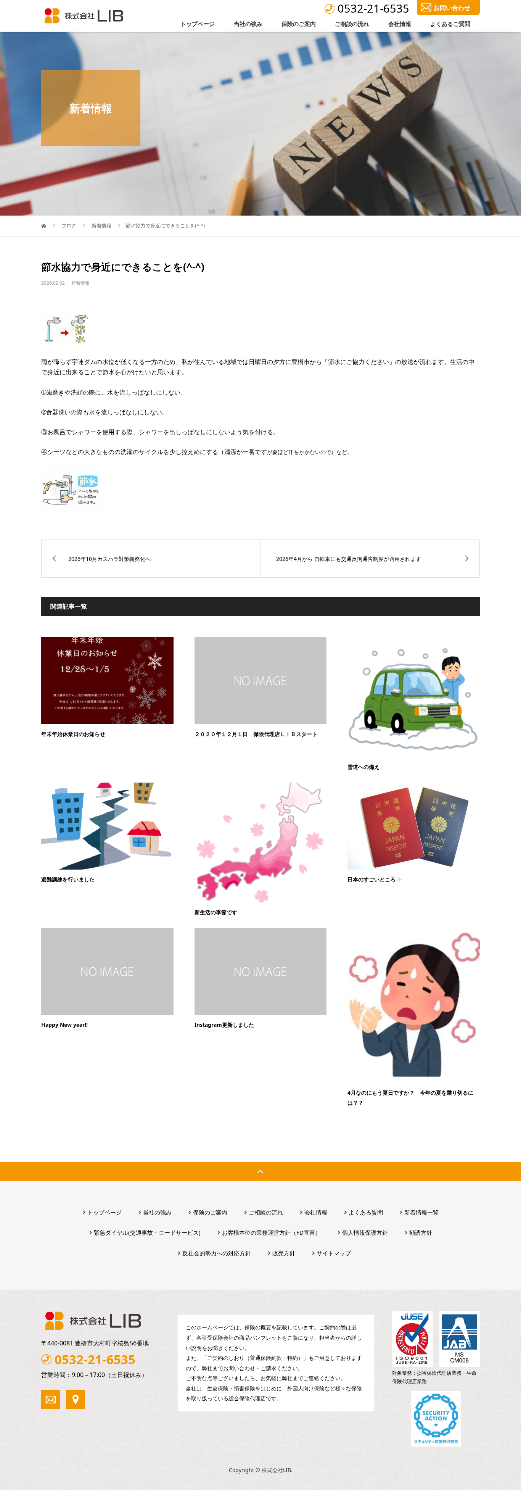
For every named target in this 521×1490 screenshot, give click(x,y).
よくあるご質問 (450, 23)
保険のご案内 (298, 23)
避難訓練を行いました (68, 879)
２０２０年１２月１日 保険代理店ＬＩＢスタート (256, 734)
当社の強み (248, 23)
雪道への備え (363, 766)
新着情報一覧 (421, 1212)
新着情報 (80, 283)
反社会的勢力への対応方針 (216, 1253)
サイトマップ (334, 1253)
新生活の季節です (216, 912)
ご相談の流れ (352, 23)
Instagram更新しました (224, 1024)
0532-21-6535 (373, 8)
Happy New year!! (64, 1024)
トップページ (197, 23)
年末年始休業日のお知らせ (73, 734)
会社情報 (399, 23)
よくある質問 (366, 1212)
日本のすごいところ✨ (374, 879)
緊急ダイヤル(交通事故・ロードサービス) (147, 1232)
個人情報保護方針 (365, 1232)
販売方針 (283, 1253)
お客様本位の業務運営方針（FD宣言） (271, 1232)
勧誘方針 (420, 1232)
